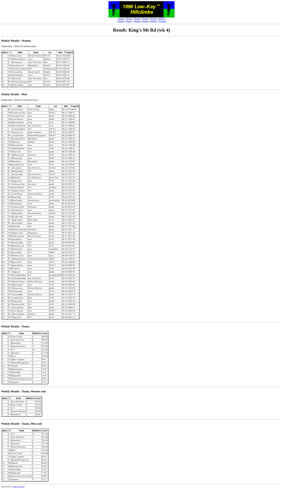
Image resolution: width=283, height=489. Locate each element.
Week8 (137, 21)
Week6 (121, 21)
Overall (162, 21)
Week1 (129, 18)
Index (122, 18)
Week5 (161, 18)
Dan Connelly (19, 486)
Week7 (129, 21)
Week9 (145, 21)
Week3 (145, 18)
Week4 (153, 18)
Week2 (137, 18)
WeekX (154, 21)
